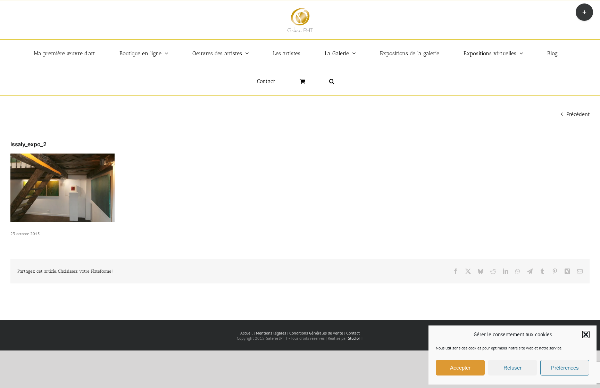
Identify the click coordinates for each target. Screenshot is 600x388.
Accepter (460, 368)
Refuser (512, 368)
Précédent (578, 113)
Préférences (565, 368)
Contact (353, 333)
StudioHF (356, 338)
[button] (585, 334)
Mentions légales (271, 333)
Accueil (246, 333)
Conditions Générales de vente (316, 333)
